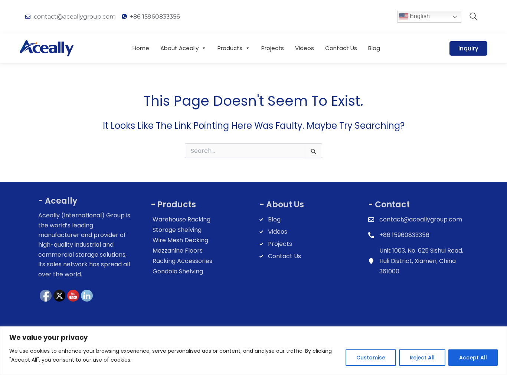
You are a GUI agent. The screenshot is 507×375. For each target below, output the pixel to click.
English (419, 16)
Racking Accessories (182, 261)
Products (229, 48)
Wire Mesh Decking (180, 240)
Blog (374, 48)
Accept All (473, 357)
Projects (272, 48)
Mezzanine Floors (178, 250)
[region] (253, 350)
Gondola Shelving (178, 271)
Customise (370, 357)
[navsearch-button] (473, 16)
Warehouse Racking (181, 219)
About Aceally (179, 48)
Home (141, 48)
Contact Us (341, 48)
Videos (304, 48)
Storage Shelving (177, 230)
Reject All (422, 357)
